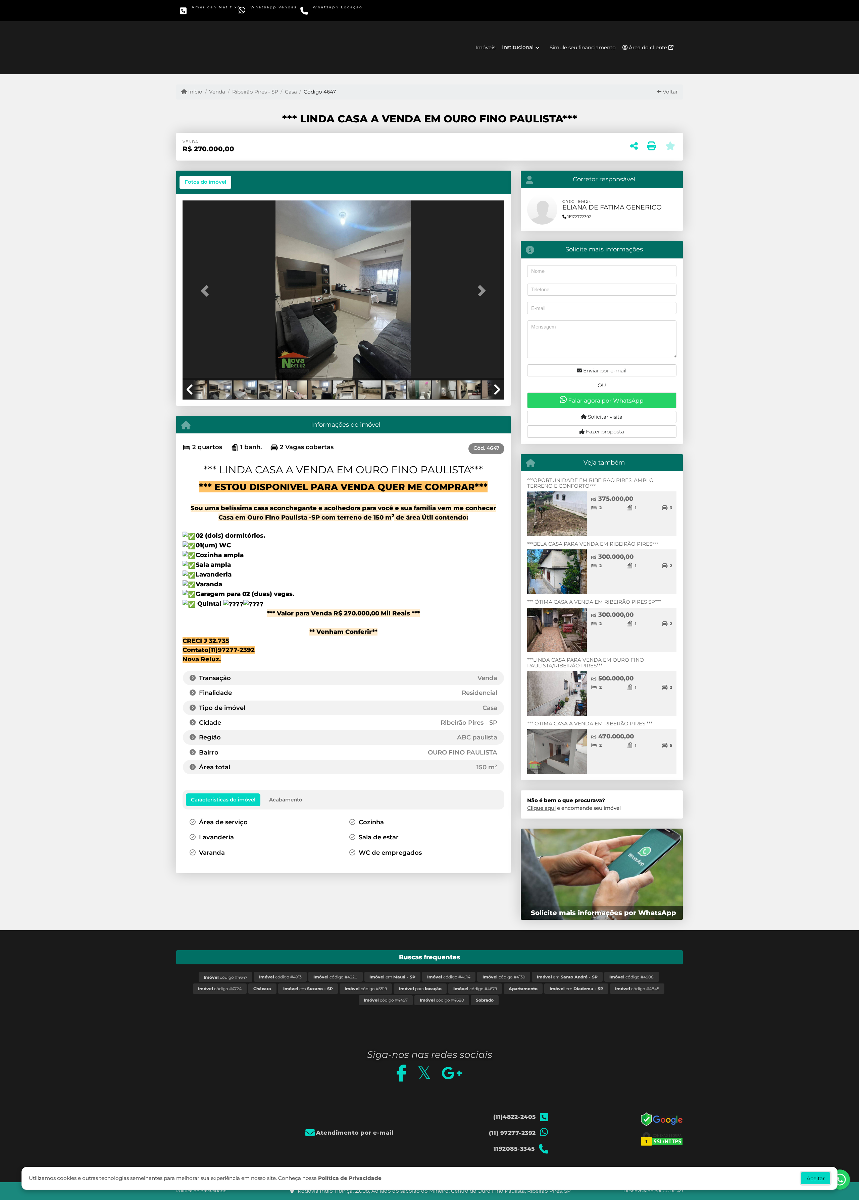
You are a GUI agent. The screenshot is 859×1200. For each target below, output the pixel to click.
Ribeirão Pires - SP (255, 91)
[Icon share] (401, 1073)
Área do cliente (647, 47)
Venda (217, 91)
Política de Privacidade (350, 1178)
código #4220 (335, 976)
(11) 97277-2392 (272, 12)
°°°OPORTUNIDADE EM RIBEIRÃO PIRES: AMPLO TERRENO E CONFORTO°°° (590, 483)
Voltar (669, 91)
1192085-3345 (332, 12)
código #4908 (631, 976)
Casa (291, 91)
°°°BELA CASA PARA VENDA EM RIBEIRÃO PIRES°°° (592, 544)
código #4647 (225, 977)
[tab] (205, 182)
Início (194, 91)
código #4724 (220, 988)
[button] (207, 291)
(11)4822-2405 (212, 12)
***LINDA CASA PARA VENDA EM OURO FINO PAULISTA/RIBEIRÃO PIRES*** (585, 663)
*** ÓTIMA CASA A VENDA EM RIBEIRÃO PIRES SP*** (594, 602)
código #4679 (475, 988)
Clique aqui (541, 808)
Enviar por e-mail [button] (604, 370)
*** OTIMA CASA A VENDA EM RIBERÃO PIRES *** (590, 723)
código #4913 (280, 976)
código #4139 (504, 976)
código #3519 (366, 988)
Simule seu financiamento (583, 47)
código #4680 (442, 1000)
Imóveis (485, 47)
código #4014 (448, 976)
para (420, 988)
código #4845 (637, 988)
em (392, 976)
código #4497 (386, 1000)
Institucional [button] (518, 47)
